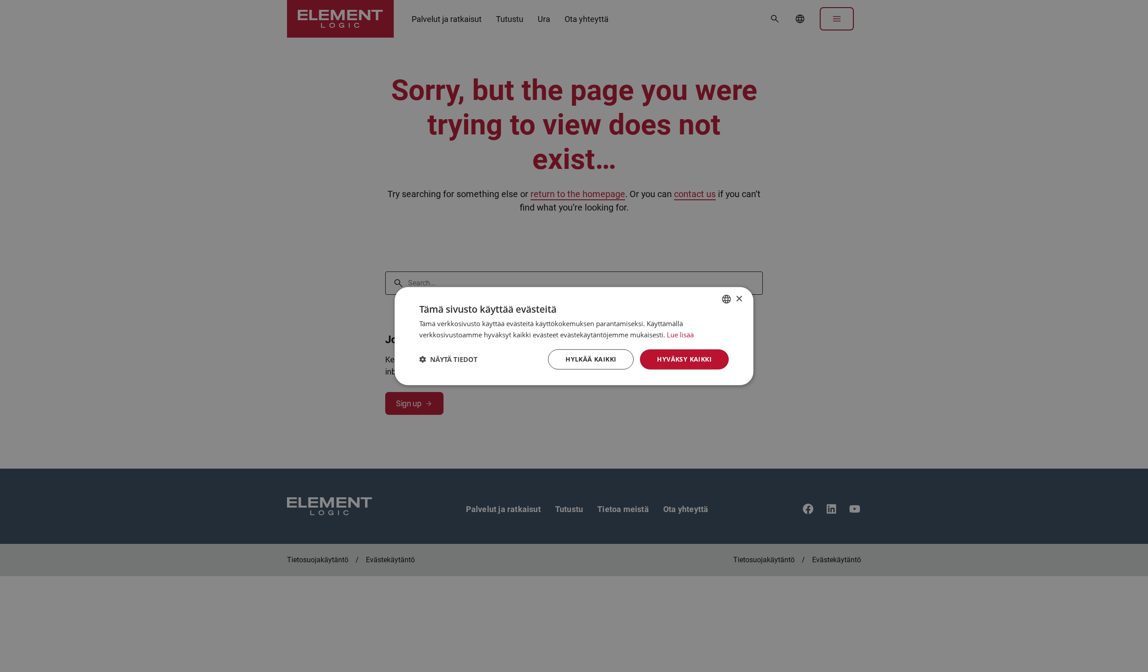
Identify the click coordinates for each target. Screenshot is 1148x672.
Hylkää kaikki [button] (590, 359)
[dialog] (574, 336)
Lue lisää (680, 334)
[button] (448, 359)
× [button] (738, 298)
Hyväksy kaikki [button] (684, 359)
